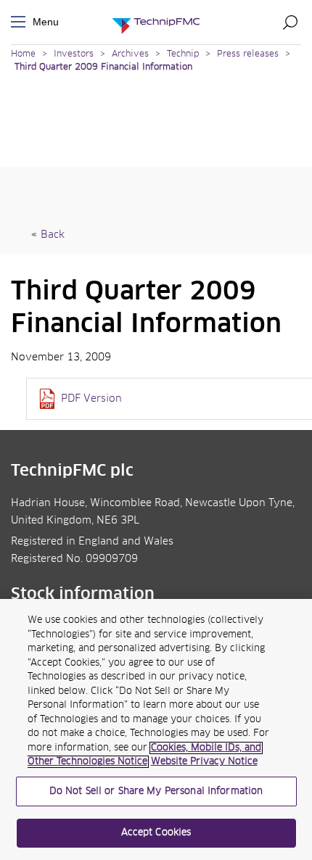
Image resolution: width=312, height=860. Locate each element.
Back (53, 235)
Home (23, 54)
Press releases (248, 54)
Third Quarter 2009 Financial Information (103, 67)
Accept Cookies (156, 833)
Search (290, 21)
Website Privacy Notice (204, 761)
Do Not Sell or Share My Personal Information (156, 791)
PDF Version (91, 399)
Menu (21, 22)
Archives (130, 54)
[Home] (156, 22)
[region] (156, 729)
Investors (74, 54)
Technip (183, 54)
